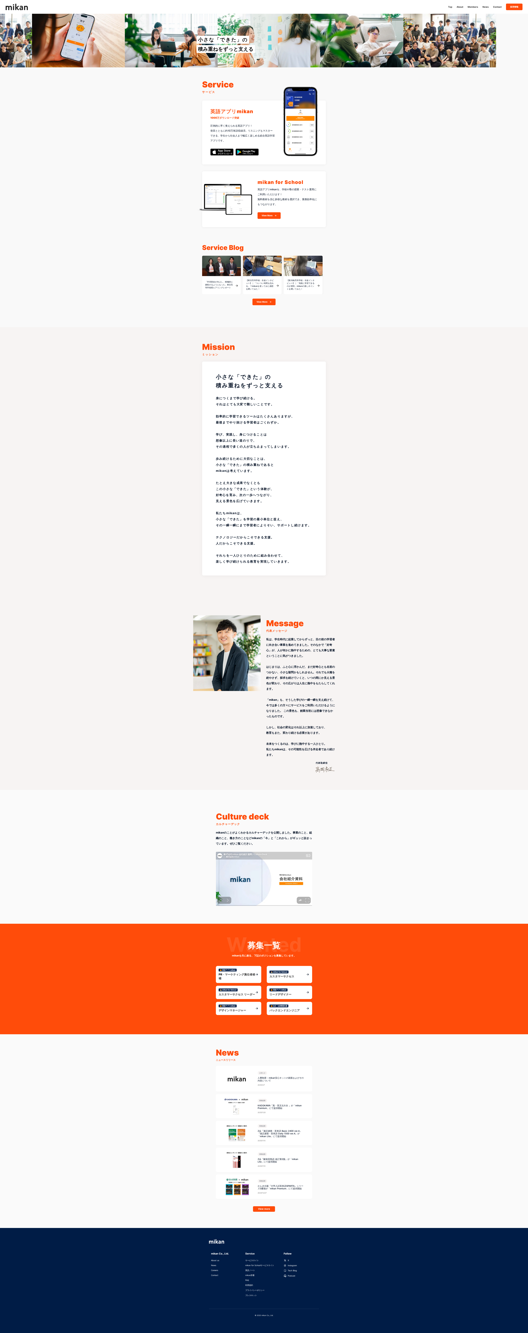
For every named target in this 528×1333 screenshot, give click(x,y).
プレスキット (251, 1295)
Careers (214, 1270)
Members (473, 6)
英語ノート (250, 1270)
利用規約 (249, 1285)
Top (450, 6)
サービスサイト (252, 1260)
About (460, 6)
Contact (497, 6)
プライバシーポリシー (255, 1290)
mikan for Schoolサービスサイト (259, 1265)
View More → (269, 215)
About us (215, 1260)
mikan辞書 (250, 1275)
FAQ (247, 1280)
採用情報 (514, 6)
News (485, 6)
